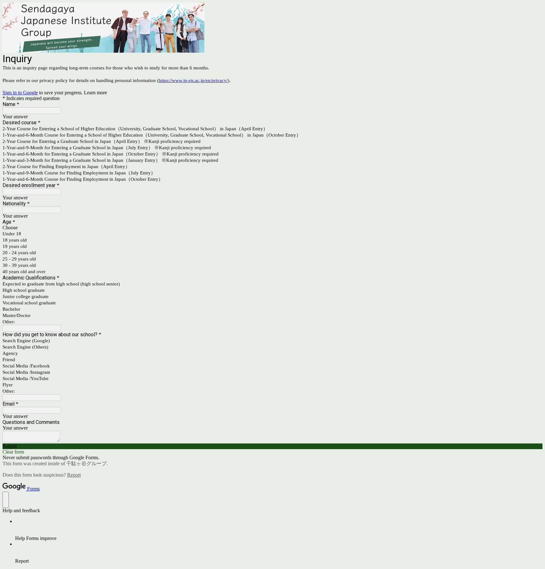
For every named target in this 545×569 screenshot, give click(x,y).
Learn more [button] (95, 92)
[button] (272, 446)
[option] (272, 228)
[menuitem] (278, 530)
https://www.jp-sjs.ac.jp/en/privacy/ (193, 80)
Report (74, 475)
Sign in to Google (20, 92)
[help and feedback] (6, 500)
